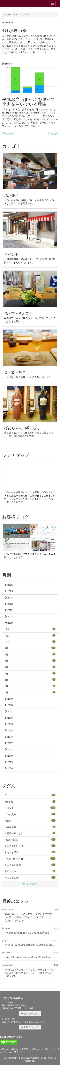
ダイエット (29, 871)
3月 (29, 679)
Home (7, 14)
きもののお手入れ (29, 858)
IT (29, 795)
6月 (29, 667)
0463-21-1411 (8, 1018)
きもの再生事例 (29, 865)
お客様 (29, 820)
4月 (29, 673)
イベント (29, 808)
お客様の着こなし (29, 833)
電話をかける (31, 1027)
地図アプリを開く (31, 1013)
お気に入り (29, 814)
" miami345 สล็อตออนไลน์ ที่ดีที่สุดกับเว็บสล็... (28, 932)
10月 (29, 642)
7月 (29, 660)
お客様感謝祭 (29, 839)
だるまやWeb (29, 877)
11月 (29, 635)
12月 (29, 629)
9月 (29, 648)
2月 (29, 686)
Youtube (29, 801)
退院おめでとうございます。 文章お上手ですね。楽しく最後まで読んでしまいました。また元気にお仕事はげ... (29, 917)
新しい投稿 (9, 133)
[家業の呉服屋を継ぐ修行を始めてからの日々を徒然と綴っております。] (18, 3)
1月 (29, 692)
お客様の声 (29, 827)
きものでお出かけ (29, 846)
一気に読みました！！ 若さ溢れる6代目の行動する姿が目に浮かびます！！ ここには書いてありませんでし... (30, 973)
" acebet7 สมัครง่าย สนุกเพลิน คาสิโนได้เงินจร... (29, 957)
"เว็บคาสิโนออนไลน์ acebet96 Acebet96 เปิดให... (29, 944)
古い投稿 (52, 133)
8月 (29, 654)
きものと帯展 (29, 852)
